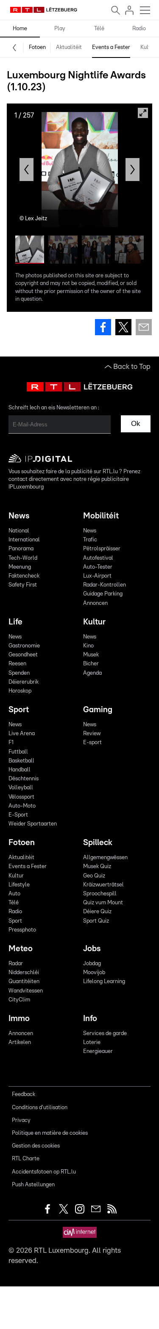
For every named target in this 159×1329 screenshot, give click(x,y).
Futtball (18, 752)
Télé (99, 29)
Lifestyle (19, 885)
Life (15, 622)
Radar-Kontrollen (104, 585)
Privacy (21, 1120)
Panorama (20, 549)
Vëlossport (21, 797)
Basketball (21, 761)
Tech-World (22, 558)
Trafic (90, 540)
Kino (88, 646)
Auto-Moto (22, 806)
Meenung (19, 567)
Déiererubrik (23, 682)
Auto (14, 894)
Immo (19, 1019)
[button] (26, 169)
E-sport (92, 742)
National (18, 531)
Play (59, 29)
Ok (135, 424)
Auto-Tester (97, 567)
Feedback (23, 1094)
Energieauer (98, 1051)
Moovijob (94, 972)
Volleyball (20, 788)
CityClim (19, 1000)
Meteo (20, 949)
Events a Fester (111, 47)
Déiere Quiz (97, 912)
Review (91, 733)
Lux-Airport (97, 576)
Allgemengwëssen (105, 857)
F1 (11, 742)
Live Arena (21, 733)
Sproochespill (100, 894)
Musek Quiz (97, 866)
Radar (15, 964)
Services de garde (105, 1033)
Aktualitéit (69, 47)
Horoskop (19, 691)
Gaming (97, 710)
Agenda (92, 673)
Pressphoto (22, 930)
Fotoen (37, 47)
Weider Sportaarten (32, 824)
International (24, 540)
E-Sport (18, 815)
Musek (91, 655)
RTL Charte (25, 1159)
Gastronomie (24, 646)
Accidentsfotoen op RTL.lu (44, 1172)
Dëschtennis (23, 779)
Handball (19, 770)
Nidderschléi (23, 972)
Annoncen (95, 603)
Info (90, 1019)
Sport (18, 710)
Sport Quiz (96, 921)
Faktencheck (23, 576)
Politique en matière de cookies (50, 1133)
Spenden (19, 673)
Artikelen (19, 1042)
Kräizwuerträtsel (103, 885)
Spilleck (97, 843)
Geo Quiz (94, 876)
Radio (139, 29)
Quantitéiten (23, 981)
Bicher (91, 664)
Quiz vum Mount (103, 903)
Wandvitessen (25, 991)
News (18, 516)
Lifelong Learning (104, 981)
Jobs (91, 949)
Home (20, 29)
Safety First (22, 585)
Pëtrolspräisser (101, 549)
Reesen (17, 664)
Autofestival (98, 558)
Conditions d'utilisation (39, 1107)
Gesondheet (23, 655)
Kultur (148, 47)
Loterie (91, 1042)
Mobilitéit (101, 516)
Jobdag (92, 964)
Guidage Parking (103, 594)
